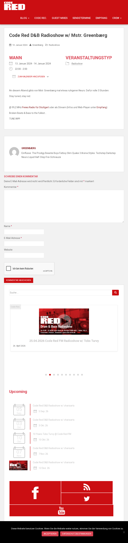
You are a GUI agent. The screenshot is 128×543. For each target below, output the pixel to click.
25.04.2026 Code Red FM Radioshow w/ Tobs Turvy (64, 341)
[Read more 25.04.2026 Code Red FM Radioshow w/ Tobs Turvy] (64, 321)
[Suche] (115, 292)
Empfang (101, 18)
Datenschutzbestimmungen (76, 534)
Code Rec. (40, 18)
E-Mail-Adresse (13, 238)
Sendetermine (81, 18)
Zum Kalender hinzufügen (31, 76)
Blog (24, 18)
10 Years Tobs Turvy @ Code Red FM (52, 434)
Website (8, 249)
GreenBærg (37, 45)
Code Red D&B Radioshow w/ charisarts (53, 405)
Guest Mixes (60, 18)
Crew (116, 18)
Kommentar (11, 187)
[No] (124, 532)
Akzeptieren (50, 534)
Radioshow (54, 45)
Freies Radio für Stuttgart (35, 107)
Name (8, 226)
